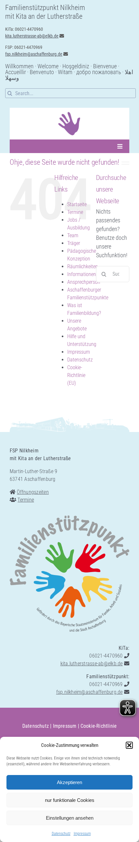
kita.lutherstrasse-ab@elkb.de (32, 36)
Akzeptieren (69, 782)
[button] (129, 745)
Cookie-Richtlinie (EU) (76, 375)
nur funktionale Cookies (69, 800)
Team (72, 235)
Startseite (77, 204)
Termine (75, 212)
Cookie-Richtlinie (98, 726)
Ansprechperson (83, 282)
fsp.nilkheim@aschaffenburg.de (33, 54)
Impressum (82, 833)
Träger (73, 243)
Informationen (81, 274)
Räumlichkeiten (82, 266)
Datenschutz (61, 833)
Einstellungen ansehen (69, 818)
